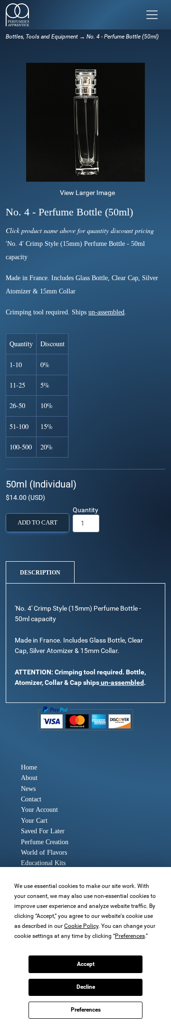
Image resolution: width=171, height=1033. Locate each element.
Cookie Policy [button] (81, 926)
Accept (86, 964)
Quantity (85, 510)
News (28, 788)
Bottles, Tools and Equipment (42, 36)
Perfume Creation (44, 842)
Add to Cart (37, 522)
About (29, 777)
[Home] (17, 14)
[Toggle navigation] (152, 14)
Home (29, 767)
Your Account (39, 809)
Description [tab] (40, 572)
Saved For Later (43, 831)
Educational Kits (43, 863)
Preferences (86, 1009)
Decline (85, 987)
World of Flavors (44, 852)
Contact (31, 799)
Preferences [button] (130, 936)
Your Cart (34, 820)
